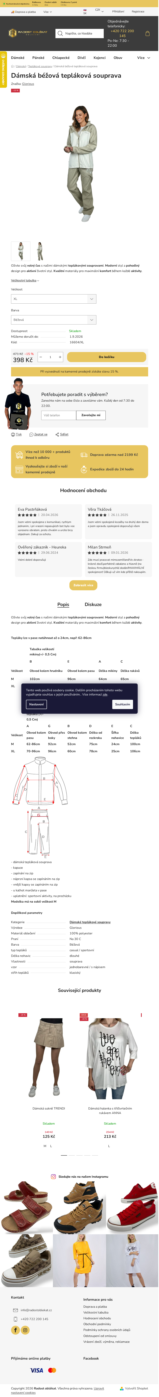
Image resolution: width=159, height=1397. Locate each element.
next (145, 1083)
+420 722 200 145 (122, 33)
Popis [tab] (63, 604)
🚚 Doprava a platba (23, 12)
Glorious (28, 84)
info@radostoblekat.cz (36, 1310)
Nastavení (36, 704)
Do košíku (106, 357)
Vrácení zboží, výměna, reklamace (106, 1342)
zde (105, 694)
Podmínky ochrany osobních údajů (106, 1330)
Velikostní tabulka (23, 280)
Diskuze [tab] (93, 604)
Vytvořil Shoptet (136, 1388)
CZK (97, 10)
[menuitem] (17, 57)
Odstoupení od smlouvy (100, 1336)
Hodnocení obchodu (83, 490)
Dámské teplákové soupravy (90, 922)
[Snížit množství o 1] (41, 357)
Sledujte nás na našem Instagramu (83, 1177)
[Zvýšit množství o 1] (60, 357)
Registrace (138, 11)
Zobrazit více (83, 585)
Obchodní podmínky (97, 1324)
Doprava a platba (95, 1307)
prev (14, 1083)
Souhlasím (122, 704)
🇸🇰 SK (85, 11)
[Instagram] (25, 1330)
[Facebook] (15, 1330)
